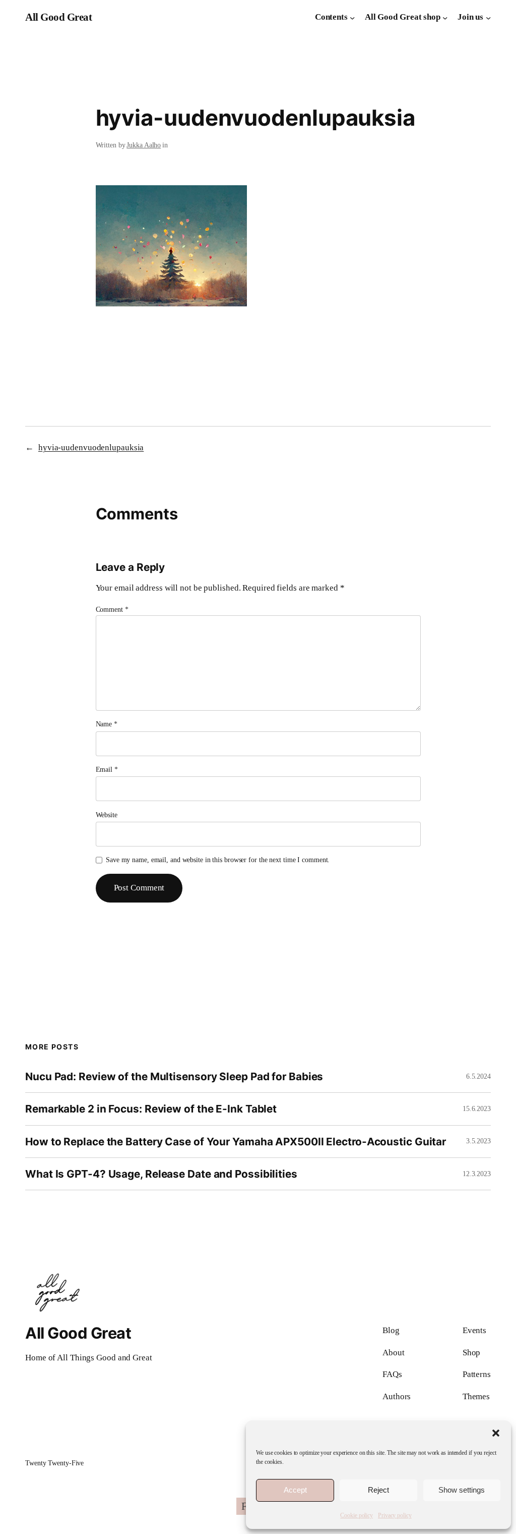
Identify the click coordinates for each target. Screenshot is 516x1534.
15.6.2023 (477, 1109)
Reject (378, 1490)
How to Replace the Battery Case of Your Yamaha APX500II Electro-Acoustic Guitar (235, 1141)
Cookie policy (356, 1515)
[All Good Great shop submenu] (444, 17)
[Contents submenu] (352, 17)
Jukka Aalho (143, 145)
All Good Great (58, 17)
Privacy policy (395, 1515)
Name (106, 724)
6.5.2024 (478, 1076)
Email (107, 769)
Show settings (461, 1490)
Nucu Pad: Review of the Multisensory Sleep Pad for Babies (174, 1076)
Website (106, 815)
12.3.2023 (477, 1174)
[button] (496, 1433)
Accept (295, 1490)
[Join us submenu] (488, 17)
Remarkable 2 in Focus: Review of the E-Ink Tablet (151, 1109)
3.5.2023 (478, 1141)
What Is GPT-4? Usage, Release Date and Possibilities (161, 1174)
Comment (112, 609)
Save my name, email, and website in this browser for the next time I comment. (218, 860)
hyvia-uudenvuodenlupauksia (91, 447)
